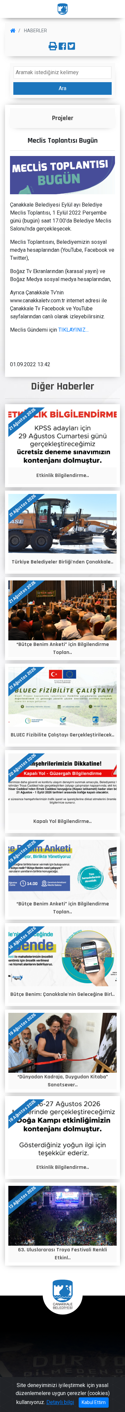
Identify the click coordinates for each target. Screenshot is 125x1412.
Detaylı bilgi (60, 1402)
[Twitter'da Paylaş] (71, 46)
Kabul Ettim (94, 1402)
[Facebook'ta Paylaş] (62, 46)
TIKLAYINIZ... (73, 330)
